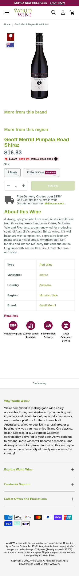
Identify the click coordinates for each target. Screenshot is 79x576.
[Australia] (10, 45)
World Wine (36, 560)
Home (7, 24)
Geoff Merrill (47, 305)
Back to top (39, 383)
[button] (72, 12)
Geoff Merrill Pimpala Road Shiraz (32, 24)
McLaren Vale (48, 295)
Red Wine (10, 37)
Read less (11, 315)
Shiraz (43, 274)
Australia (45, 285)
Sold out (53, 185)
